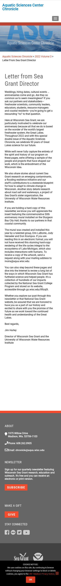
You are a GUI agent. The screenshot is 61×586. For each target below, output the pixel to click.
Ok (30, 579)
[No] (57, 573)
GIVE (11, 514)
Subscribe (16, 487)
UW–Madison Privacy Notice (41, 574)
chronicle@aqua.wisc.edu (29, 450)
